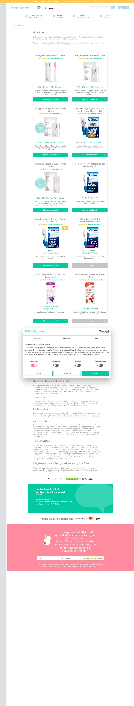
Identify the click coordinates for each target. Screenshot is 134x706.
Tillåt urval (67, 373)
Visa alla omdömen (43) (55, 58)
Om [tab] (96, 338)
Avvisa (39, 373)
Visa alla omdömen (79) (55, 224)
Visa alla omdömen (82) (95, 113)
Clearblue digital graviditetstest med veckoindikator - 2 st (89, 109)
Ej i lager (90, 265)
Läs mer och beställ (50, 99)
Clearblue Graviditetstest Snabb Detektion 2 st (50, 220)
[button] (39, 7)
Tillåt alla (95, 373)
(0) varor (125, 8)
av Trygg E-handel (83, 16)
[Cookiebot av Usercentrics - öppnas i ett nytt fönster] (100, 331)
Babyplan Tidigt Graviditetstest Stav (50, 164)
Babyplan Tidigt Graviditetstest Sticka (50, 109)
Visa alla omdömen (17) (95, 280)
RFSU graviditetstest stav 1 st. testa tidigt (50, 275)
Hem (14, 25)
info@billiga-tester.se (44, 499)
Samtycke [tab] (37, 338)
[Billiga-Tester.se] (20, 8)
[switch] (56, 365)
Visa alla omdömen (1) (55, 113)
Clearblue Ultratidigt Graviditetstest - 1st (90, 220)
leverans (60, 16)
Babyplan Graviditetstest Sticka (90, 55)
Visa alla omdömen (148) (94, 58)
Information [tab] (67, 338)
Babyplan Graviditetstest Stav (50, 55)
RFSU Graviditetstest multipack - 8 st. (90, 275)
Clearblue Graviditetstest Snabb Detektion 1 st (89, 164)
